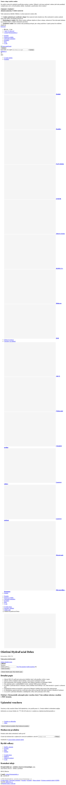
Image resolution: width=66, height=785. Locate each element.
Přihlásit (57, 736)
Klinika (6, 593)
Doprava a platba (8, 37)
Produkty (6, 59)
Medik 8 (6, 756)
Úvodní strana (8, 755)
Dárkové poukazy (9, 340)
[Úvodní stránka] (6, 46)
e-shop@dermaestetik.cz (12, 774)
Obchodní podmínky (9, 38)
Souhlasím (10, 9)
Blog (5, 42)
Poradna (6, 35)
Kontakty (6, 40)
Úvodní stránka (8, 58)
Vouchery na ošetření (10, 341)
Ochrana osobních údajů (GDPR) (50, 780)
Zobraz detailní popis (6, 662)
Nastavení (3, 9)
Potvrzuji (3, 26)
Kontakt (6, 748)
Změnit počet (4, 666)
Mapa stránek (36, 780)
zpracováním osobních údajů (16, 739)
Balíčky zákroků (8, 747)
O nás (5, 43)
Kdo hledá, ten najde (6, 49)
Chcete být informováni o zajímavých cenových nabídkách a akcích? (19, 736)
